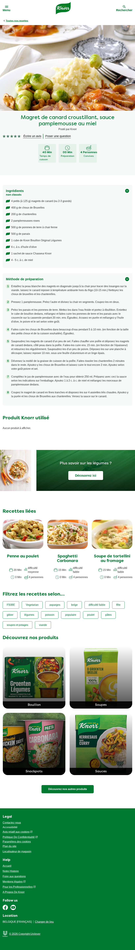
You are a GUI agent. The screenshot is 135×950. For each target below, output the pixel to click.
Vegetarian (32, 604)
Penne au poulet (23, 556)
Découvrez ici (85, 475)
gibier (10, 614)
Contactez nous (12, 822)
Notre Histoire (11, 871)
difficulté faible (97, 604)
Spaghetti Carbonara (67, 559)
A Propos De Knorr (14, 892)
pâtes (108, 614)
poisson (49, 614)
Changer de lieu (44, 921)
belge (74, 604)
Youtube (13, 907)
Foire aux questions (14, 876)
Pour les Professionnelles (18, 886)
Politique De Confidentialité (19, 837)
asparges (54, 604)
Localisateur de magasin (17, 851)
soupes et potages (17, 625)
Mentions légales (13, 881)
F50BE (11, 604)
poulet (90, 614)
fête (118, 604)
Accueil (7, 865)
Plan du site (9, 846)
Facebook (5, 907)
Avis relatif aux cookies (16, 831)
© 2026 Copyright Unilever (24, 933)
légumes (29, 614)
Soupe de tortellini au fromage (112, 559)
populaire (70, 614)
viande (43, 625)
